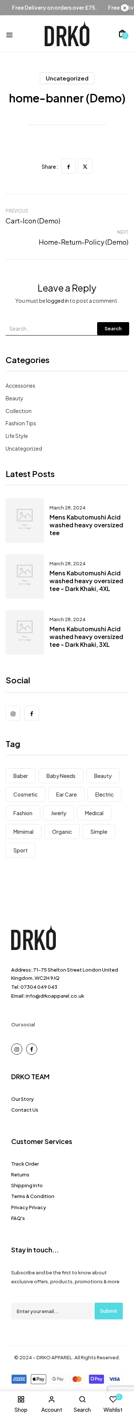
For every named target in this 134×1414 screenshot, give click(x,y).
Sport (20, 850)
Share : (50, 166)
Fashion (22, 813)
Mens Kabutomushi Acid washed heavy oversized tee (86, 525)
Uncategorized (67, 78)
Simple (98, 831)
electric (104, 794)
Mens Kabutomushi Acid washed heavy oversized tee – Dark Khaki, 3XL (86, 636)
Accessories (20, 385)
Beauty (14, 398)
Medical (94, 813)
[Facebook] (68, 166)
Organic (62, 831)
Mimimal (23, 831)
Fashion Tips (21, 423)
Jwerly (58, 813)
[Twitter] (85, 166)
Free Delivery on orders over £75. (61, 7)
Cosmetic (25, 794)
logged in (57, 300)
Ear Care (66, 794)
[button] (122, 33)
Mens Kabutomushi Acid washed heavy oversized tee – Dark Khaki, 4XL (86, 580)
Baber (20, 775)
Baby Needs (61, 775)
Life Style (17, 435)
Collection (19, 410)
